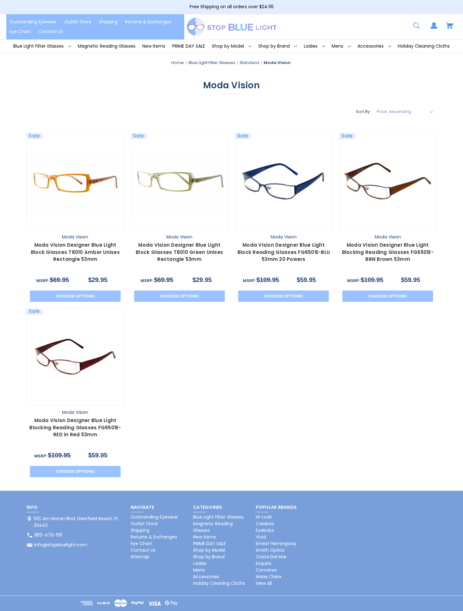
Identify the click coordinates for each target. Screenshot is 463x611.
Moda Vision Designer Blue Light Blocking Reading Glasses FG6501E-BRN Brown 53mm (388, 252)
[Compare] (75, 224)
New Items (153, 46)
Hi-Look (264, 517)
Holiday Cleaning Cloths (424, 46)
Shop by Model (228, 46)
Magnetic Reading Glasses (106, 46)
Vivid (261, 537)
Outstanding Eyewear (33, 22)
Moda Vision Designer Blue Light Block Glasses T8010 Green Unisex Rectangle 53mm (179, 252)
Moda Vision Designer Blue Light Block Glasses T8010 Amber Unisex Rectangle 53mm (75, 252)
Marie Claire (269, 576)
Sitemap (140, 557)
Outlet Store (77, 22)
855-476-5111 (48, 535)
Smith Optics (270, 550)
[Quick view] (60, 223)
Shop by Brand (274, 46)
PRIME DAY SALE (188, 46)
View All (264, 583)
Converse (266, 570)
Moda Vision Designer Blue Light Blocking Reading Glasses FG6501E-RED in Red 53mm (75, 427)
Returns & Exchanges (148, 22)
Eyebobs (265, 530)
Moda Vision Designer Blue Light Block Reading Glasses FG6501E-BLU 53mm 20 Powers (283, 252)
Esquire (263, 563)
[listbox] (405, 111)
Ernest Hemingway (276, 543)
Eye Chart (20, 31)
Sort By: (363, 112)
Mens (338, 46)
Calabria (265, 523)
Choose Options (75, 296)
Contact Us (50, 31)
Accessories (371, 46)
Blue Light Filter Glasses (39, 46)
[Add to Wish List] (90, 223)
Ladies (311, 46)
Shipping (108, 22)
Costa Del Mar (271, 557)
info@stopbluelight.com (60, 545)
